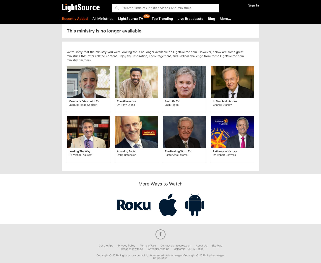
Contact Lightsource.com (175, 245)
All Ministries (103, 18)
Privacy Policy (126, 245)
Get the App (106, 245)
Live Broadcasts (190, 18)
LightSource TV (130, 18)
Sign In (253, 5)
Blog (211, 18)
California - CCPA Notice (188, 249)
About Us (201, 245)
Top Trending (162, 18)
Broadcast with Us (132, 249)
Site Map (217, 245)
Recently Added (75, 18)
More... (225, 18)
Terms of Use (148, 245)
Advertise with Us (158, 249)
